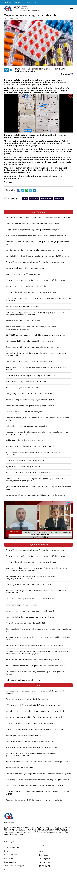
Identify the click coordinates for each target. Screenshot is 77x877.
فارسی (27, 2)
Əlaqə (40, 851)
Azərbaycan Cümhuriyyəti (14, 866)
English (37, 2)
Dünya (6, 851)
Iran (25, 198)
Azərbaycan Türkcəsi (12, 2)
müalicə (34, 198)
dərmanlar (46, 198)
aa (10, 69)
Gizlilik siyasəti (44, 859)
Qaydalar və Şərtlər (45, 862)
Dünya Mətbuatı (10, 855)
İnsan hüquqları (10, 862)
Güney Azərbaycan (11, 847)
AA (6, 69)
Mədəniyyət (8, 858)
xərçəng (59, 198)
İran (5, 869)
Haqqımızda (43, 855)
